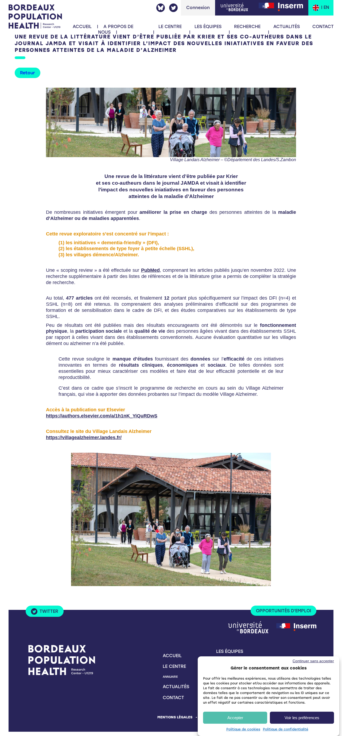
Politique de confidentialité (285, 729)
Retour (27, 72)
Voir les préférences (302, 717)
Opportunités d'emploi (283, 610)
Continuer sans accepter (313, 661)
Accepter (235, 717)
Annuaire (170, 677)
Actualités (286, 26)
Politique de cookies (243, 729)
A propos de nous (115, 29)
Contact (323, 26)
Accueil (82, 26)
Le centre (174, 666)
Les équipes (208, 26)
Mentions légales (174, 717)
